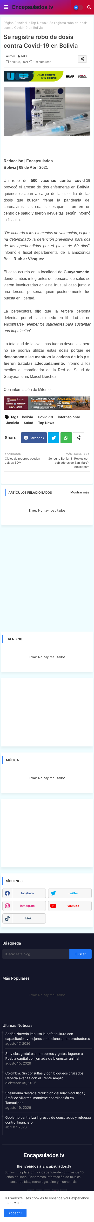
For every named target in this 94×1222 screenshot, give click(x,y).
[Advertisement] (47, 578)
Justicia (12, 423)
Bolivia (27, 417)
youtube (73, 906)
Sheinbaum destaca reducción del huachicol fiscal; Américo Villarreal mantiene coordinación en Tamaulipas (45, 1098)
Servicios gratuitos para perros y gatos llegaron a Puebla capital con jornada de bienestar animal (44, 1055)
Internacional (69, 417)
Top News (38, 23)
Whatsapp (66, 437)
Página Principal (15, 23)
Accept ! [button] (15, 1213)
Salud (28, 423)
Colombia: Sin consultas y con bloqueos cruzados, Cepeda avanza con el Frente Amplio (44, 1075)
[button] (89, 7)
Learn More (12, 1202)
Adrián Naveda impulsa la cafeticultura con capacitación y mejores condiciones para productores (47, 1036)
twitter (73, 893)
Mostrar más (79, 492)
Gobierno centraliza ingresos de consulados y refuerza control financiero (48, 1119)
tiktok (27, 918)
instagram (27, 906)
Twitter (53, 437)
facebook (27, 893)
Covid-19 (45, 417)
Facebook (36, 438)
